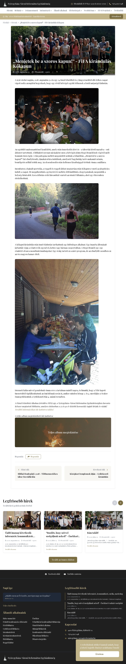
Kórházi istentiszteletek (12, 636)
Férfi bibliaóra (8, 625)
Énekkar (35, 618)
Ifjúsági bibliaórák (39, 629)
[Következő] (120, 502)
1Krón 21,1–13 (9, 598)
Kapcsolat (71, 624)
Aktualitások (116, 16)
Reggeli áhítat (8, 642)
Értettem (99, 654)
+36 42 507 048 (117, 4)
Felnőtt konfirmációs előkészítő (15, 622)
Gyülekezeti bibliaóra (11, 629)
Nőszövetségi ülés (39, 639)
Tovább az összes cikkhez (63, 559)
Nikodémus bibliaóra (40, 636)
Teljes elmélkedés (9, 605)
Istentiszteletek (9, 632)
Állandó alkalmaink (14, 612)
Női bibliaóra (8, 639)
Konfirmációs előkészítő (41, 632)
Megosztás (35, 456)
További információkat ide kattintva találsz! (34, 409)
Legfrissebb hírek (75, 588)
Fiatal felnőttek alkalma (41, 625)
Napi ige (8, 588)
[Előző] (114, 502)
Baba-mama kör (9, 618)
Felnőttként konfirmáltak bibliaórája (46, 622)
